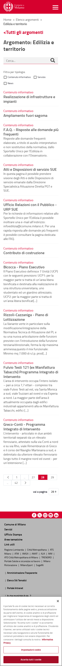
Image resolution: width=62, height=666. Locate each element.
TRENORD (46, 557)
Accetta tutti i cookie (31, 659)
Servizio (41, 77)
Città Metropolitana (37, 549)
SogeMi (40, 565)
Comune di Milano (15, 524)
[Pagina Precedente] (8, 477)
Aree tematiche (13, 539)
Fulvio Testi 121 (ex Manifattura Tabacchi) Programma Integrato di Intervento (30, 371)
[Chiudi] (58, 601)
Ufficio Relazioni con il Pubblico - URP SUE (30, 207)
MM (50, 553)
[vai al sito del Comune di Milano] (13, 7)
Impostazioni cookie (31, 649)
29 (52, 477)
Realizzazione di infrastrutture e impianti (29, 99)
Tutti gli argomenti (24, 32)
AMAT (35, 553)
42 (16, 483)
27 (33, 477)
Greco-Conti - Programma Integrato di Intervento (24, 426)
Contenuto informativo (19, 77)
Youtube (45, 515)
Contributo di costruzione (23, 252)
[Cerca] (52, 60)
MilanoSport (26, 565)
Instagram (50, 515)
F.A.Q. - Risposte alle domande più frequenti (31, 132)
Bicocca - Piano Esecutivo (24, 267)
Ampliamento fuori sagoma (25, 115)
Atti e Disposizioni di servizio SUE (30, 169)
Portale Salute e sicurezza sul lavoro (22, 561)
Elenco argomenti (27, 19)
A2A (43, 553)
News (10, 83)
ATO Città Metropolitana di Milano (21, 557)
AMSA (25, 553)
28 (42, 477)
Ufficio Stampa (13, 534)
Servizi (8, 529)
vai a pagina (40, 492)
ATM (16, 553)
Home (7, 19)
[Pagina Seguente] (25, 483)
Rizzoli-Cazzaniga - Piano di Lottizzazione (25, 317)
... (24, 477)
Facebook (34, 515)
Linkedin (56, 515)
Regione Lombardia (14, 549)
